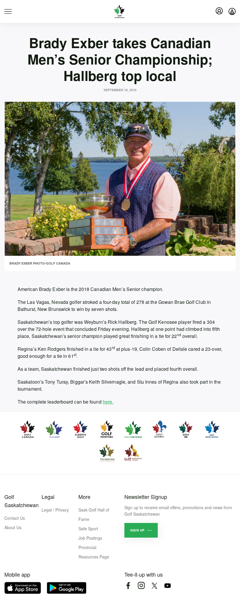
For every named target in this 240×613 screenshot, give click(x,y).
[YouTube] (167, 585)
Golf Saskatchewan (21, 501)
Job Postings (90, 538)
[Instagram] (141, 585)
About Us (12, 527)
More (84, 496)
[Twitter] (154, 585)
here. (108, 401)
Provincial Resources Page (93, 552)
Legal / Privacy (55, 510)
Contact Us (14, 518)
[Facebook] (128, 585)
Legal (48, 496)
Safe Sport (88, 528)
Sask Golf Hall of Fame (93, 514)
